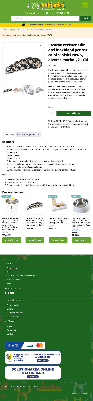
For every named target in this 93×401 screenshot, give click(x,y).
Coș (8, 272)
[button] (41, 46)
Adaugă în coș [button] (11, 240)
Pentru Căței (53, 127)
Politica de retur (13, 316)
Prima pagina (11, 29)
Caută (85, 18)
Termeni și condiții (14, 279)
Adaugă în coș (73, 113)
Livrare (10, 309)
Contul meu (12, 268)
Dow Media (84, 393)
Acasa (9, 326)
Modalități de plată (15, 312)
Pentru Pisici (65, 127)
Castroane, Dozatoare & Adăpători (73, 124)
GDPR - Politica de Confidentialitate (21, 276)
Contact (10, 334)
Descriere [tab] (9, 134)
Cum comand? (13, 305)
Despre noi (11, 330)
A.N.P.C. (10, 283)
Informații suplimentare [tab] (28, 134)
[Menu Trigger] (85, 5)
